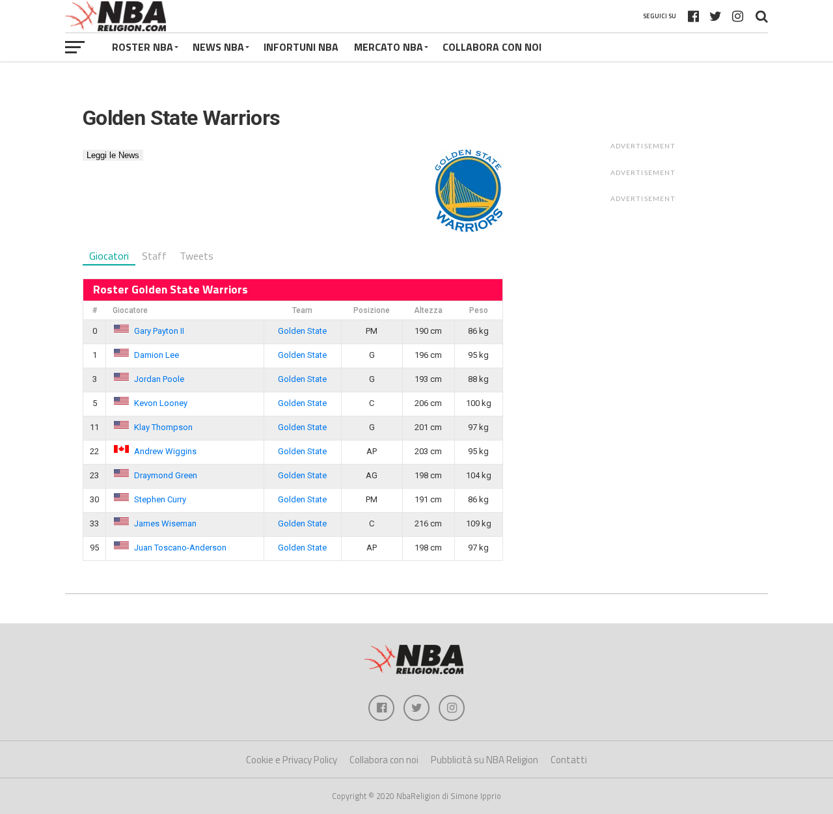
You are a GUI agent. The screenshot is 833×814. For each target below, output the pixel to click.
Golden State (302, 331)
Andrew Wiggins (165, 451)
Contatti (569, 759)
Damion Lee (156, 355)
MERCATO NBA (388, 47)
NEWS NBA (218, 47)
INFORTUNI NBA (301, 47)
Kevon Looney (160, 403)
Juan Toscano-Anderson (180, 547)
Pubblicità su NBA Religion (484, 759)
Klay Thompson (163, 427)
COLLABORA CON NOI (492, 47)
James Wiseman (165, 523)
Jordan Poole (159, 379)
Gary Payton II (159, 331)
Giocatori (109, 256)
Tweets (196, 256)
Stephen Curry (160, 499)
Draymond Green (165, 475)
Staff (154, 256)
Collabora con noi (383, 759)
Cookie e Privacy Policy (291, 759)
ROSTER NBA (142, 47)
